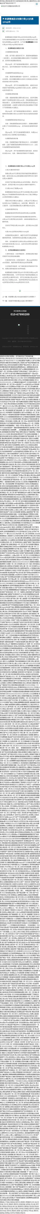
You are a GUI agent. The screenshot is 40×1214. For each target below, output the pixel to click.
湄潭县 (4, 1206)
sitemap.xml (34, 346)
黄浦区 (23, 1202)
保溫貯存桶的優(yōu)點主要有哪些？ (21, 301)
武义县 (33, 1204)
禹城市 (14, 1211)
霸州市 (31, 1208)
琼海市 (25, 1211)
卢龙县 (7, 1202)
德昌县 (12, 1202)
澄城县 (26, 1208)
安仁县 (34, 1202)
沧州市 (12, 1213)
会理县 (28, 1204)
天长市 (6, 1204)
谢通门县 (20, 1211)
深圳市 (9, 1211)
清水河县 (3, 1211)
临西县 (2, 1213)
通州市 (16, 1204)
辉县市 (23, 1213)
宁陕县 (6, 1208)
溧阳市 (36, 1211)
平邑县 (31, 1211)
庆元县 (11, 1208)
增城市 (11, 1204)
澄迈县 (31, 1206)
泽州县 (21, 1208)
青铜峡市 (28, 1202)
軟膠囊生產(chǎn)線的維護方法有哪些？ (22, 297)
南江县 (15, 1206)
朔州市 (17, 1202)
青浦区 (17, 1213)
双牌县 (7, 1213)
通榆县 (2, 1202)
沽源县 (36, 1208)
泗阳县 (26, 1206)
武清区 (16, 1208)
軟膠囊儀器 (29, 42)
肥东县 (9, 1206)
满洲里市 (20, 1206)
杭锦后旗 (22, 1204)
